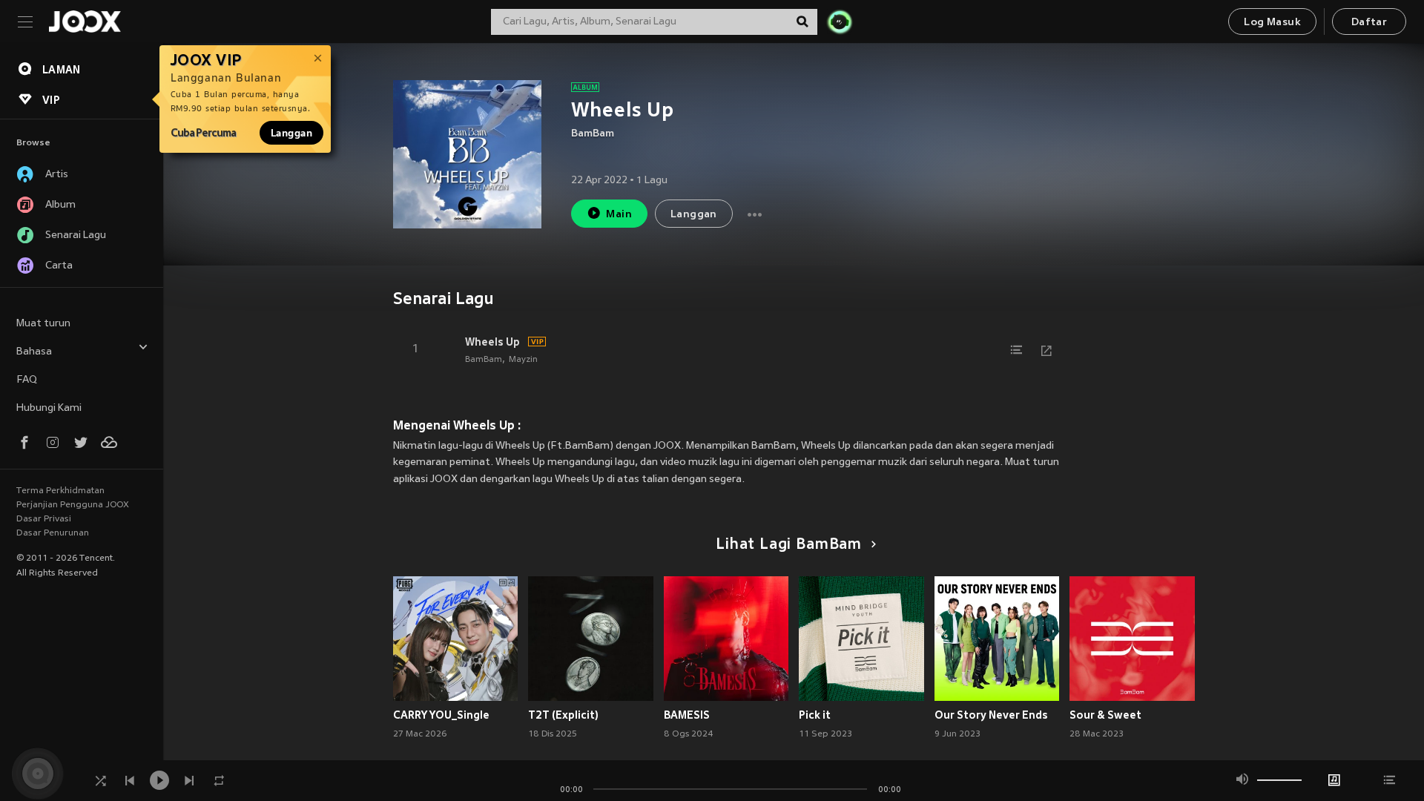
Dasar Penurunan (52, 533)
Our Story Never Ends (991, 715)
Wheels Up (492, 342)
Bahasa (34, 351)
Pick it (815, 715)
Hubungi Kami (49, 408)
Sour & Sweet (1105, 715)
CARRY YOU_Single (441, 715)
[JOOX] (84, 21)
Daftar (1369, 22)
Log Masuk (1272, 22)
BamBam (592, 133)
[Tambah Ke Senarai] (1017, 350)
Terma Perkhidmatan (60, 491)
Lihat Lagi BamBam (789, 545)
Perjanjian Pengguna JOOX (72, 505)
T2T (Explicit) (563, 715)
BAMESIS (687, 715)
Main (619, 214)
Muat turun (43, 323)
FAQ (26, 380)
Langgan (291, 133)
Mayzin (523, 359)
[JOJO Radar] (839, 21)
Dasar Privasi (43, 519)
